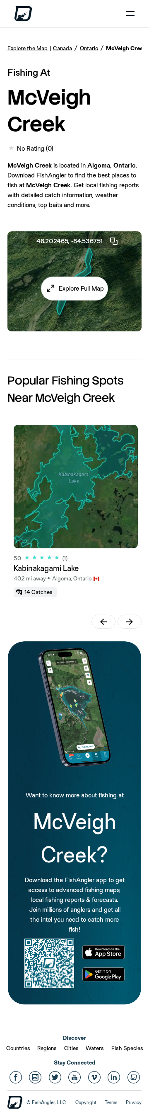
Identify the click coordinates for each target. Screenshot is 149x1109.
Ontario (89, 48)
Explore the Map (27, 48)
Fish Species (127, 1048)
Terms (111, 1102)
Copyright (85, 1102)
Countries (18, 1048)
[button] (74, 289)
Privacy (134, 1102)
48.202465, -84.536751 (69, 241)
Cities (71, 1048)
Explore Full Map (81, 288)
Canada (62, 48)
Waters (95, 1048)
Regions (47, 1048)
